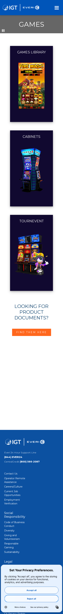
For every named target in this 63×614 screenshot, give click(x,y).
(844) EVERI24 (13, 457)
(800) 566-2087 (30, 461)
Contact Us (10, 473)
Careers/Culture (13, 486)
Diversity (9, 530)
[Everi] (21, 7)
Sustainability (11, 552)
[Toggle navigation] (56, 7)
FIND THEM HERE (31, 332)
